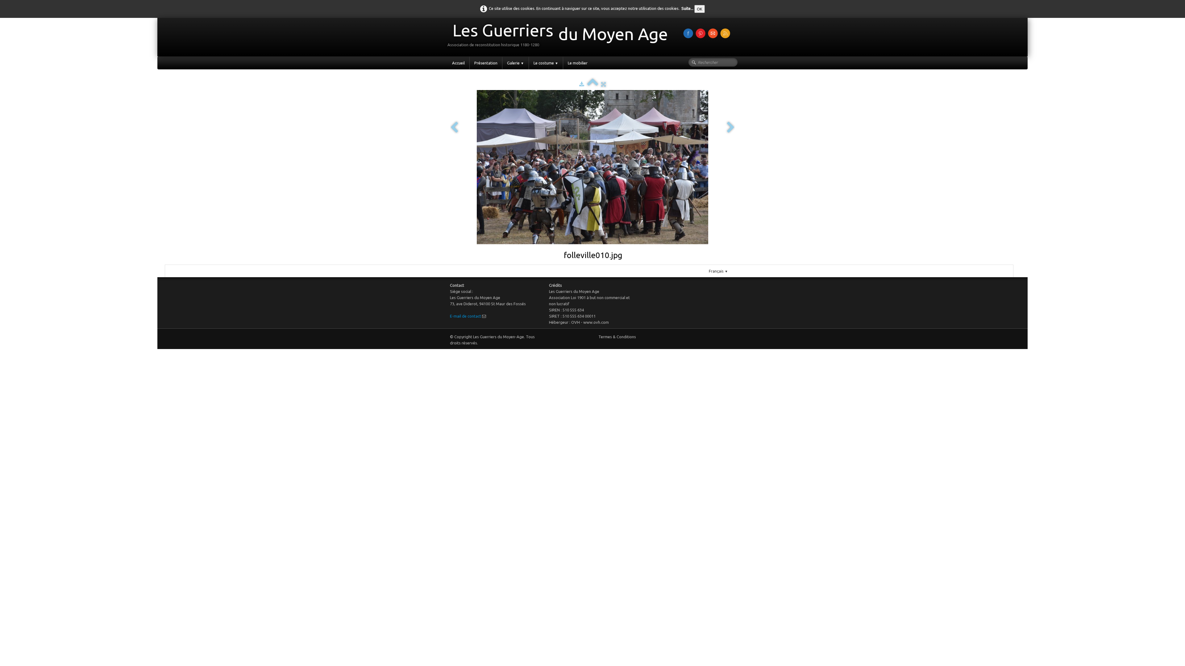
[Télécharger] (581, 84)
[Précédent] (454, 128)
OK (699, 9)
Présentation (485, 63)
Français (718, 271)
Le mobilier (578, 63)
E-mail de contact (465, 316)
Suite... (687, 8)
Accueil (458, 63)
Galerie (515, 63)
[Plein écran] (603, 84)
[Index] (593, 84)
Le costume (546, 63)
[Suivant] (730, 128)
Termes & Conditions (617, 337)
